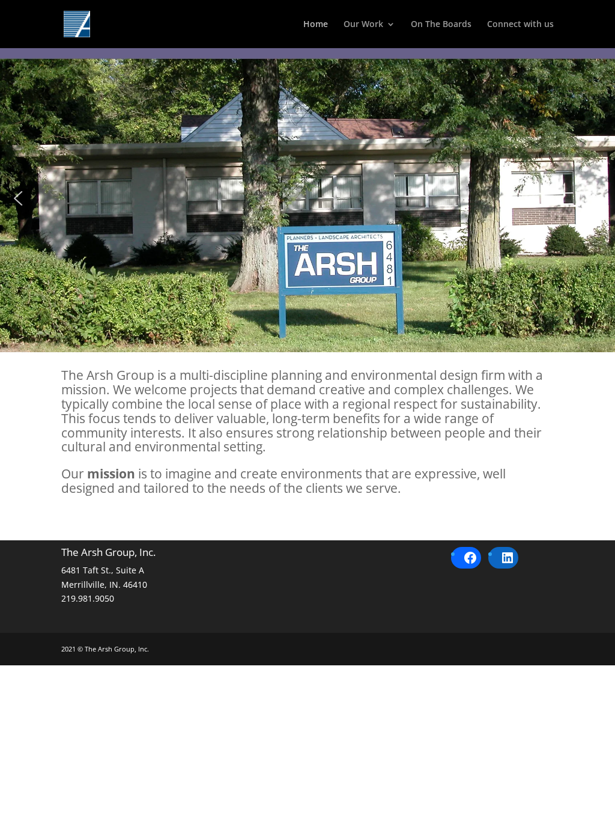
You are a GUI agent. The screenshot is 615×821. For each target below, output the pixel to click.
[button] (18, 198)
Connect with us (520, 24)
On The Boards (441, 24)
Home (315, 24)
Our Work (363, 24)
